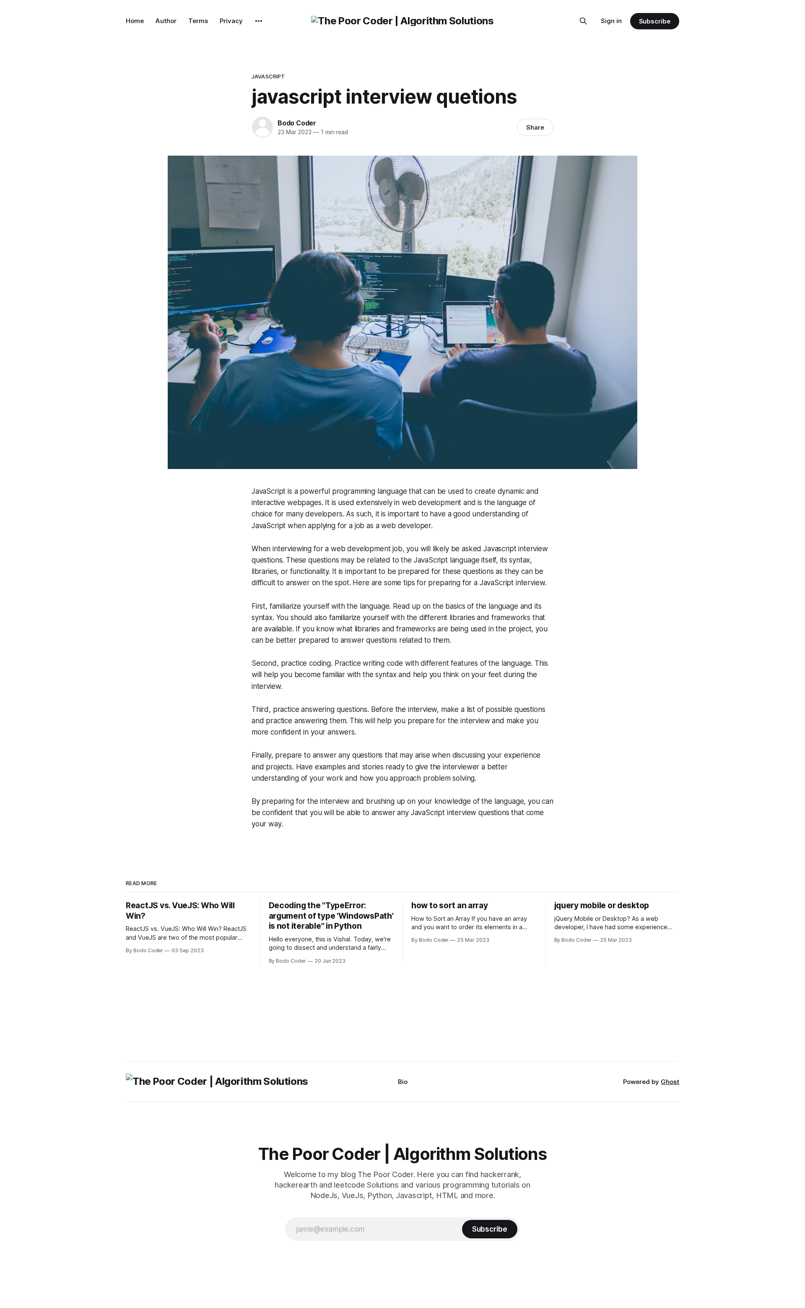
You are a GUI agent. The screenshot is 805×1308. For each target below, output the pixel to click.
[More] (258, 21)
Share (535, 127)
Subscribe (654, 21)
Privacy (231, 21)
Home (135, 21)
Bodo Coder (297, 123)
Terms (198, 21)
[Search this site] (583, 21)
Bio (403, 1082)
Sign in (611, 21)
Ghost (670, 1082)
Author (166, 21)
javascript (268, 76)
